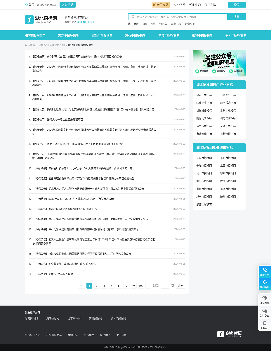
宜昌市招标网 (228, 165)
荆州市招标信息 (202, 35)
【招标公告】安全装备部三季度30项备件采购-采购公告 (64, 263)
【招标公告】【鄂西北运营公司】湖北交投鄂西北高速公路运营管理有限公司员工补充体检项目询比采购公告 (93, 109)
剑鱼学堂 (89, 335)
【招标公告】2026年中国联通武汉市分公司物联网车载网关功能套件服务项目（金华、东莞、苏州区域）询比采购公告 (94, 83)
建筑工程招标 (204, 95)
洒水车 (163, 23)
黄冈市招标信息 (169, 35)
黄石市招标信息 (135, 35)
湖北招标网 (58, 45)
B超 (145, 23)
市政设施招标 (204, 133)
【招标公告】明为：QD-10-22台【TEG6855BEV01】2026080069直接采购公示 (78, 144)
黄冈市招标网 (228, 188)
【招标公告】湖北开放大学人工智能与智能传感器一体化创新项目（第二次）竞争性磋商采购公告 (88, 188)
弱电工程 (176, 23)
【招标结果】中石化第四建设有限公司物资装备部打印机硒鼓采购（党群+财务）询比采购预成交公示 (90, 219)
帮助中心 (195, 5)
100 (141, 285)
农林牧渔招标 (228, 133)
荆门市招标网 (204, 181)
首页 (31, 5)
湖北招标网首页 (35, 35)
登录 (237, 5)
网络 (153, 23)
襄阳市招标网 (204, 173)
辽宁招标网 (74, 318)
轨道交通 (190, 23)
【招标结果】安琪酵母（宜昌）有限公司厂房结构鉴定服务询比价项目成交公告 (77, 56)
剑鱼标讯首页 (32, 335)
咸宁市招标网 (204, 196)
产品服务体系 (54, 335)
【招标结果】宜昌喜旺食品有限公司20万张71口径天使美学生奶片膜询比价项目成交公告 (83, 178)
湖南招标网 (52, 318)
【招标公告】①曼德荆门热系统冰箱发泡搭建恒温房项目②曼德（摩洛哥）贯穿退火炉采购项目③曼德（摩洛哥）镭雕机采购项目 (93, 156)
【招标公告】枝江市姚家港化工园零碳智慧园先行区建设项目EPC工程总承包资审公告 (82, 253)
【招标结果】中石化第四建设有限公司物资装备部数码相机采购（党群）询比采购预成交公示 (86, 229)
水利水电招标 (228, 110)
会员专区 (162, 5)
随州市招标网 (228, 196)
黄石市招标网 (228, 157)
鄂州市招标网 (228, 173)
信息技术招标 (204, 126)
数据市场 (73, 335)
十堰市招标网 (204, 165)
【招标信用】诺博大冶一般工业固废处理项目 (57, 119)
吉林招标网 (95, 318)
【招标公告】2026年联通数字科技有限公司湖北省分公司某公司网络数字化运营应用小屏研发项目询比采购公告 (94, 131)
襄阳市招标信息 (235, 35)
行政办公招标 (228, 95)
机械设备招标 (204, 110)
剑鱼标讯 (44, 45)
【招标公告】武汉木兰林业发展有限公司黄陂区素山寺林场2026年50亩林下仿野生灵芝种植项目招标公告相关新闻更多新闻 (94, 241)
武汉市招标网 (204, 157)
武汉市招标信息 (68, 35)
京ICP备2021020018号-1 (154, 347)
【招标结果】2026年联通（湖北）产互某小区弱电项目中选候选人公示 (73, 198)
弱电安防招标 (228, 118)
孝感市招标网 (228, 181)
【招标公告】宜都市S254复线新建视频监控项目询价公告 (65, 209)
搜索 (236, 16)
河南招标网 (31, 318)
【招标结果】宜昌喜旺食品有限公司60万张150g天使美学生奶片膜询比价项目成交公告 (82, 168)
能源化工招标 (204, 118)
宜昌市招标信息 (102, 35)
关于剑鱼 (211, 5)
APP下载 (180, 5)
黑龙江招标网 (118, 318)
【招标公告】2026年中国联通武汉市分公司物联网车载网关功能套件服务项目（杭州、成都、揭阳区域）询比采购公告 (94, 97)
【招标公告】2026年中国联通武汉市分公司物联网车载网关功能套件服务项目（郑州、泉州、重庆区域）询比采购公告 (94, 68)
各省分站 (68, 5)
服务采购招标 (228, 102)
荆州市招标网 (204, 188)
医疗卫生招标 (204, 102)
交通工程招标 (228, 126)
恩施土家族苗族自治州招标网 (205, 204)
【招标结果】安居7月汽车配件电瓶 (53, 274)
